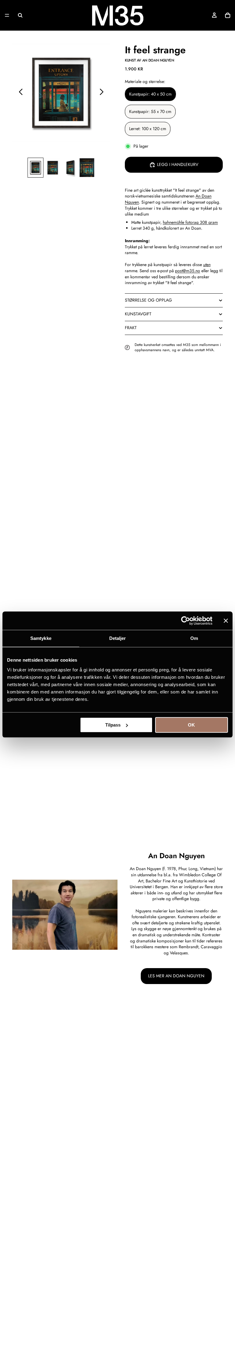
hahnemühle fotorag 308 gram (190, 222)
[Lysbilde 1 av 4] (35, 167)
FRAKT (131, 328)
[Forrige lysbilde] (19, 93)
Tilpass (113, 724)
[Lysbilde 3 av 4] (69, 167)
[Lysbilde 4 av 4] (87, 167)
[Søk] (20, 15)
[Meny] (7, 15)
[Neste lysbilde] (103, 93)
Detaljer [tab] (117, 638)
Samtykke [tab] (40, 638)
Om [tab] (194, 638)
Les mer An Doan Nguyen (176, 976)
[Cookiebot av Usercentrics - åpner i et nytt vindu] (185, 620)
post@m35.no (187, 271)
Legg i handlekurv (177, 164)
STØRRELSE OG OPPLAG (148, 300)
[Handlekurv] (227, 15)
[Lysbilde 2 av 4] (52, 167)
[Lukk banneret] (226, 620)
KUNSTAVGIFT (138, 314)
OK (191, 724)
